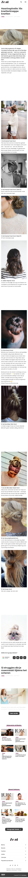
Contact (19, 870)
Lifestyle (3, 857)
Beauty (3, 848)
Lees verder (14, 713)
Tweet (17, 657)
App (24, 657)
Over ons (13, 868)
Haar (3, 16)
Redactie (8, 868)
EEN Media (24, 875)
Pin (21, 657)
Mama (3, 845)
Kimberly (18, 16)
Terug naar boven (13, 829)
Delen (14, 657)
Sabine (18, 675)
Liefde (3, 854)
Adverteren (18, 868)
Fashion (3, 851)
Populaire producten (7, 860)
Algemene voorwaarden (11, 870)
